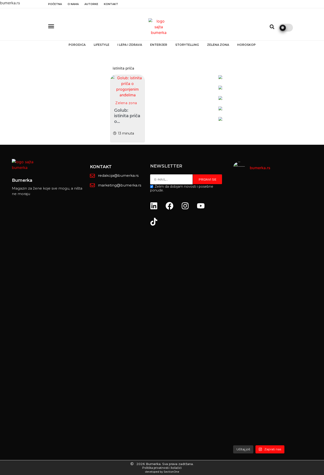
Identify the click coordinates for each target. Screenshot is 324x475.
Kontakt (111, 4)
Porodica (77, 45)
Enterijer (158, 45)
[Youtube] (201, 206)
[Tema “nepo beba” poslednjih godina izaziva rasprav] (247, 299)
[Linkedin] (154, 206)
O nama (73, 4)
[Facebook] (169, 206)
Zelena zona (218, 45)
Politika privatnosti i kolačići (162, 468)
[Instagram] (185, 206)
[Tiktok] (154, 221)
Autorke (91, 4)
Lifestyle (101, 45)
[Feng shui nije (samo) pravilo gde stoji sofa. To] (278, 264)
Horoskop (246, 45)
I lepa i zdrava (129, 45)
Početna (55, 4)
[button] (272, 27)
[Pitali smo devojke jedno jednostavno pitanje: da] (309, 310)
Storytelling (187, 45)
